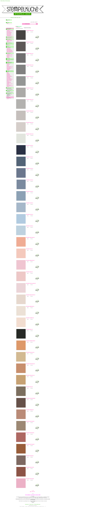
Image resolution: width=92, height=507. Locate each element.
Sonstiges (8, 61)
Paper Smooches (9, 34)
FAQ (17, 17)
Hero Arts (8, 55)
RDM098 (31, 399)
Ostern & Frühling (9, 80)
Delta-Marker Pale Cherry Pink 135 (31, 283)
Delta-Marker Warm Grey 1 (29, 122)
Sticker (8, 41)
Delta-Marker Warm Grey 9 (29, 30)
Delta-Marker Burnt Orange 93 (30, 444)
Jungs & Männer (9, 78)
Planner (8, 86)
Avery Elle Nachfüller (9, 54)
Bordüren (8, 63)
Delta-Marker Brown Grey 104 (30, 352)
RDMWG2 (31, 112)
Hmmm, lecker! (9, 85)
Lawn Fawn (8, 31)
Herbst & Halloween (9, 76)
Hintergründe (8, 77)
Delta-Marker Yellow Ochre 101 (30, 375)
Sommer (8, 83)
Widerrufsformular (37, 504)
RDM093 (31, 445)
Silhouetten (8, 69)
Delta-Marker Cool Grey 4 (29, 191)
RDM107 (31, 342)
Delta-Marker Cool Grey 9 (29, 145)
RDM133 (31, 296)
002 (32, 491)
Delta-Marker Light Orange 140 (30, 237)
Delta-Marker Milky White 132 (30, 306)
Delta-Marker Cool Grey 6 (29, 168)
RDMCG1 (31, 227)
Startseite (12, 17)
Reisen (8, 81)
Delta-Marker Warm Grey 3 (29, 99)
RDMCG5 (31, 181)
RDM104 (31, 353)
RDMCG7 (31, 158)
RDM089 (31, 480)
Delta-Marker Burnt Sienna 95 (30, 421)
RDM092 (31, 457)
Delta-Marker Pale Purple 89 (30, 478)
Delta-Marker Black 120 (29, 329)
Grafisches (8, 75)
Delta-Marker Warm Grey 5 (29, 76)
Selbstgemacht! (9, 82)
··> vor (32, 490)
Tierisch (8, 84)
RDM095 (31, 422)
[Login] (8, 98)
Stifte (17, 26)
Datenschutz (31, 504)
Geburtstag (8, 74)
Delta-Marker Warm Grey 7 (29, 53)
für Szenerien (8, 67)
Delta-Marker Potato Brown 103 (30, 363)
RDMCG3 (31, 204)
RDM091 (31, 468)
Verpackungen (9, 68)
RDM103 (31, 365)
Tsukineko (8, 57)
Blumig (8, 73)
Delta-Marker (18, 27)
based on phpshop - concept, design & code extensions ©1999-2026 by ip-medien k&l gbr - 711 (33, 506)
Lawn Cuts (8, 48)
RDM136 (31, 273)
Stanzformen (8, 47)
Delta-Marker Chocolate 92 (29, 455)
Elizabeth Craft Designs (10, 30)
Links (19, 17)
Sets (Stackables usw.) (10, 66)
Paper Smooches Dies (10, 51)
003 (34, 491)
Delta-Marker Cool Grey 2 (29, 214)
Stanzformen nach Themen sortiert (9, 62)
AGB (15, 17)
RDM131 (31, 319)
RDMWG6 (31, 66)
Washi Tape (8, 58)
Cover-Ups (8, 64)
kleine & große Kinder (10, 79)
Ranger (8, 56)
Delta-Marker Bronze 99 (29, 386)
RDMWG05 (31, 135)
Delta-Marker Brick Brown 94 (30, 432)
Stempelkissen (9, 53)
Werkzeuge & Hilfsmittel (10, 59)
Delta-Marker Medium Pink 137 (30, 260)
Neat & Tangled (9, 33)
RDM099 (31, 388)
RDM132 (31, 307)
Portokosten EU (9, 90)
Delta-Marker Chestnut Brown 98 (30, 398)
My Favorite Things (9, 32)
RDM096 (31, 411)
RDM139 (31, 250)
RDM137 (31, 261)
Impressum (27, 504)
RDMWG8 (31, 43)
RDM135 (31, 284)
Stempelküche (9, 35)
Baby (7, 72)
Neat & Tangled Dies (9, 50)
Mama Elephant (9, 49)
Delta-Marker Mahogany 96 (29, 409)
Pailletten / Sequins (9, 40)
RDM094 (31, 434)
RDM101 (31, 376)
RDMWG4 (31, 89)
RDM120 (31, 330)
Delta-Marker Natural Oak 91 (30, 467)
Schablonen (8, 60)
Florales (8, 65)
